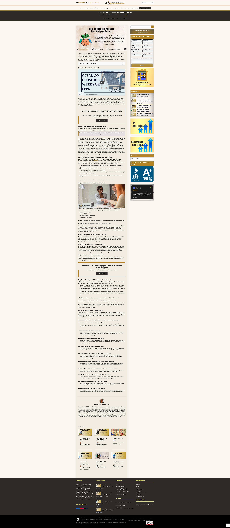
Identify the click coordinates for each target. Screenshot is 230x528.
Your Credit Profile (146, 49)
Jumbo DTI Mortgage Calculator (122, 491)
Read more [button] (135, 197)
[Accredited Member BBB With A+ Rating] (142, 174)
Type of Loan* (145, 45)
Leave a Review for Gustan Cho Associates (125, 508)
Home (81, 8)
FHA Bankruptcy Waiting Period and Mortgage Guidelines (84, 463)
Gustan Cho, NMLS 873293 (101, 404)
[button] (153, 192)
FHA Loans (138, 484)
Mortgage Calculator (142, 32)
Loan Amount (134, 53)
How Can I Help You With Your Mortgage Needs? (141, 58)
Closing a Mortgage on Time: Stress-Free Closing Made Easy (101, 439)
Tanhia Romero (103, 466)
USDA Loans (138, 488)
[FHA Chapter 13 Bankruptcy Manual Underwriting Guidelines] (133, 114)
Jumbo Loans (138, 494)
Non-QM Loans (139, 491)
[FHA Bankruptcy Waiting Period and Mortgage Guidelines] (133, 106)
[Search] (152, 27)
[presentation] (85, 432)
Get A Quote (102, 120)
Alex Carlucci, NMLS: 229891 (101, 444)
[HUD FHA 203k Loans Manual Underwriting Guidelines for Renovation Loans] (133, 95)
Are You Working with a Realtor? (147, 53)
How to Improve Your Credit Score (123, 503)
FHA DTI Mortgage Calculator (122, 488)
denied (96, 160)
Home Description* (135, 49)
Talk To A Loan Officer (144, 8)
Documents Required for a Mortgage (123, 502)
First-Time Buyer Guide (120, 505)
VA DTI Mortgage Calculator (121, 489)
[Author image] (80, 443)
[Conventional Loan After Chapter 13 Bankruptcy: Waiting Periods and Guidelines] (133, 100)
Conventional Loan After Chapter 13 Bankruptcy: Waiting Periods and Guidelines (145, 101)
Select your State (135, 45)
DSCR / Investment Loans (141, 493)
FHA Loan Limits (119, 493)
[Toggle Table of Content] (122, 64)
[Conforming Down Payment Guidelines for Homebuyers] (133, 110)
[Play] (102, 82)
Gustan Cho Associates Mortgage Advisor (144, 504)
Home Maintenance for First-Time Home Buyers (118, 462)
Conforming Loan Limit (120, 494)
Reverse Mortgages (140, 496)
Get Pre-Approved (120, 484)
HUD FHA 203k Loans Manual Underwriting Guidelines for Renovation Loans (143, 96)
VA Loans (137, 486)
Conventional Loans (140, 489)
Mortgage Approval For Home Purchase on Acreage (85, 439)
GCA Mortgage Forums (118, 438)
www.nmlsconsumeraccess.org (146, 520)
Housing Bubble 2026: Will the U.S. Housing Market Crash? (101, 463)
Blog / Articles (119, 507)
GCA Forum (138, 506)
